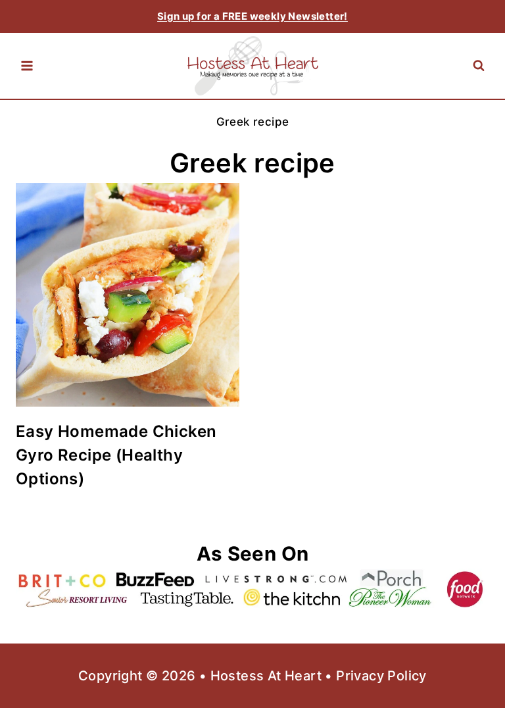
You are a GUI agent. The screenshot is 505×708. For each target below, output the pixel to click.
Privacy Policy (381, 676)
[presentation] (127, 295)
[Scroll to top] (472, 655)
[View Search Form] (478, 66)
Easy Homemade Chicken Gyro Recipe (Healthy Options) (116, 455)
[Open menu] (27, 66)
